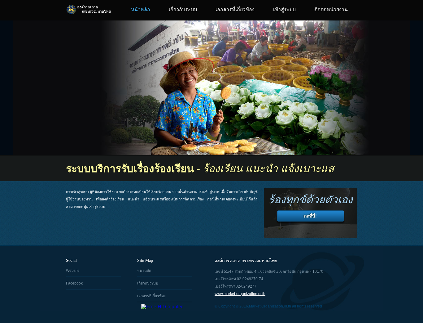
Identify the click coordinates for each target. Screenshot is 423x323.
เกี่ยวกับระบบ (183, 9)
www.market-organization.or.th (240, 294)
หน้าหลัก (140, 9)
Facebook (74, 283)
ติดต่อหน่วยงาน (331, 9)
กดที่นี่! (310, 215)
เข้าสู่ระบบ (284, 9)
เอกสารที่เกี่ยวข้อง (235, 9)
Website (73, 270)
